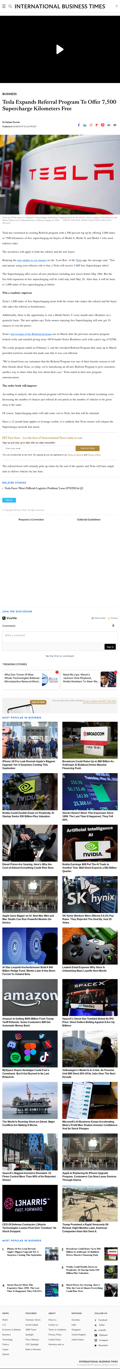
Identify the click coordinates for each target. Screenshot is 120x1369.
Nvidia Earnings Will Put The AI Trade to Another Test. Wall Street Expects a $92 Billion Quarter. (89, 868)
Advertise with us (56, 1344)
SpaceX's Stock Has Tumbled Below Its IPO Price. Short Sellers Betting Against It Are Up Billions (88, 1022)
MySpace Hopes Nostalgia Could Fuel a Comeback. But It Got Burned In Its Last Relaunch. (25, 1073)
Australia (76, 1320)
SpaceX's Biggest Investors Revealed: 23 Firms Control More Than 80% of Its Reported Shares (29, 1176)
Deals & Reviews (33, 1349)
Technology (7, 1339)
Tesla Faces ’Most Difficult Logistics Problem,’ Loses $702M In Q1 (44, 488)
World (5, 1320)
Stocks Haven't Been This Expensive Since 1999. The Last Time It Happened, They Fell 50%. (87, 816)
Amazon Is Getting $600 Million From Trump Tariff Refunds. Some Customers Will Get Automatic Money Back (28, 1022)
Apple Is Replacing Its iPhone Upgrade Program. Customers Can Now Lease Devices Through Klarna (89, 1176)
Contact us (53, 1325)
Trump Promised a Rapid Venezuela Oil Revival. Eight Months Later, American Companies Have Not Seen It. (85, 1228)
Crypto (5, 1349)
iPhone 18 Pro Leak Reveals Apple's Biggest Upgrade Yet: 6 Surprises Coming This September (28, 765)
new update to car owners (32, 260)
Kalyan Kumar (12, 122)
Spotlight (29, 1334)
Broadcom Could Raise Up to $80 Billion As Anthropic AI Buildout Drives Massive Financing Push (88, 765)
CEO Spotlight (31, 1344)
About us (52, 1320)
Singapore (76, 1329)
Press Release (32, 1339)
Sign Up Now (38, 702)
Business (6, 1334)
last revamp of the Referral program (31, 334)
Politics (5, 1344)
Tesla (79, 260)
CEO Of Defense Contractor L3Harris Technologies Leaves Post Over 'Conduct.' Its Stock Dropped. (29, 1228)
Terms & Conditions (57, 1329)
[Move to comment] (115, 125)
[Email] (109, 125)
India (74, 1325)
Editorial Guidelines (88, 519)
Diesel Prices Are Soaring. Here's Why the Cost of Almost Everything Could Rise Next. (84, 1288)
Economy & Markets (11, 1329)
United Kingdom (79, 1334)
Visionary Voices (33, 1320)
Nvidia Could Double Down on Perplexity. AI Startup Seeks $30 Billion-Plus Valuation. (82, 1270)
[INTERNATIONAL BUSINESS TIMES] (60, 6)
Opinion (5, 1354)
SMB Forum (30, 1329)
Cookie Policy (54, 1339)
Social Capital (31, 1325)
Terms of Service (75, 455)
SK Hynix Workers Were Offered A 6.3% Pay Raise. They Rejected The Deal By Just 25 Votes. (88, 919)
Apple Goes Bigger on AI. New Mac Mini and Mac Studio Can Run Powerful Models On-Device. (28, 919)
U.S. (4, 1325)
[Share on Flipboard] (97, 125)
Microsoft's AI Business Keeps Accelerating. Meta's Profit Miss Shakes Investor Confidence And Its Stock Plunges (89, 1125)
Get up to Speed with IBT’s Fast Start (99, 701)
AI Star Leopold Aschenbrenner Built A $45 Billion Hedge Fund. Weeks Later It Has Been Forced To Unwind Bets (28, 970)
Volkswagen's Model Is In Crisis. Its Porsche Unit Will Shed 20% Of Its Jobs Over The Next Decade (88, 1073)
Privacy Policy (94, 455)
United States (78, 1339)
